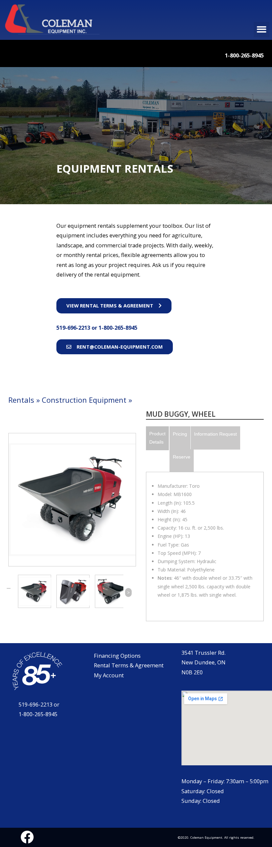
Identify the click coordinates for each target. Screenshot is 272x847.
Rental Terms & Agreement (129, 665)
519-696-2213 (74, 327)
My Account (109, 675)
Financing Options (117, 655)
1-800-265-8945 (118, 327)
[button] (261, 30)
